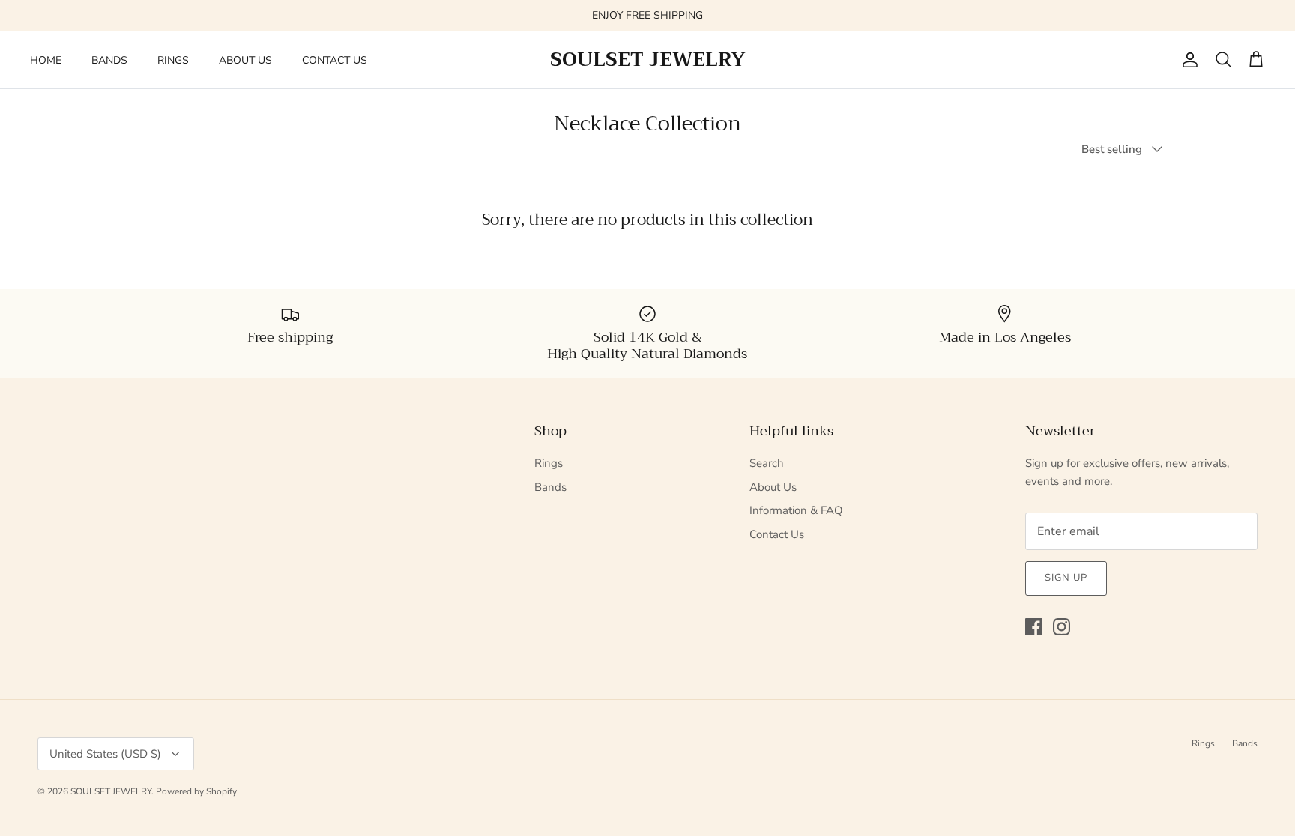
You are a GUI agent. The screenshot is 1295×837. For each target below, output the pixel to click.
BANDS (109, 60)
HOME (45, 60)
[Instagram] (1061, 626)
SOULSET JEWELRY (110, 791)
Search (766, 463)
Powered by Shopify (196, 791)
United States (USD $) (105, 753)
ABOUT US (245, 60)
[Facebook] (1033, 626)
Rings (548, 463)
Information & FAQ (796, 510)
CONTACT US (334, 60)
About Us (773, 487)
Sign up (1066, 577)
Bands (550, 487)
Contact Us (776, 534)
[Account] (1187, 60)
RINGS (173, 60)
